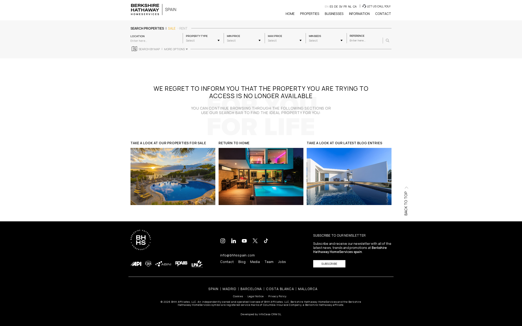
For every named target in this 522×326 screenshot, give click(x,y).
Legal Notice (256, 296)
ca (355, 6)
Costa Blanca (280, 289)
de (336, 6)
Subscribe (329, 264)
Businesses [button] (334, 13)
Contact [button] (383, 13)
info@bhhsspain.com (237, 255)
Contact (227, 261)
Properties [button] (309, 13)
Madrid (230, 289)
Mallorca (308, 289)
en (326, 6)
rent (183, 28)
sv (340, 6)
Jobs (282, 261)
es (331, 6)
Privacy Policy (277, 296)
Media (255, 261)
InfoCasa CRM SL (270, 314)
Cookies (238, 296)
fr (345, 6)
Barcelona (251, 289)
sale (172, 28)
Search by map (149, 49)
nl (350, 6)
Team (269, 261)
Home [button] (290, 13)
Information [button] (359, 13)
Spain (213, 289)
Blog (242, 261)
